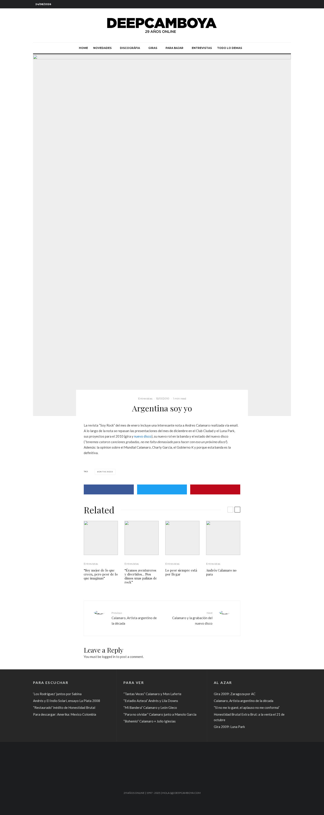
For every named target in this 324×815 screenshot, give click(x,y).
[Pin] (215, 489)
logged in (108, 657)
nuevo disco (142, 436)
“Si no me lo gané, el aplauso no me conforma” (246, 707)
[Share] (109, 489)
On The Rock (106, 472)
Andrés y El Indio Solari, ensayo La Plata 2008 (66, 701)
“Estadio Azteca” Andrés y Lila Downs (150, 701)
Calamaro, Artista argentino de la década (134, 618)
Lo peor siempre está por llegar (181, 572)
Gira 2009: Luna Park (229, 727)
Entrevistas (202, 48)
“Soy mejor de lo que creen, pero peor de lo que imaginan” (101, 574)
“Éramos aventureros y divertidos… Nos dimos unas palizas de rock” (141, 576)
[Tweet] (162, 489)
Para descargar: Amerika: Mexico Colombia (64, 714)
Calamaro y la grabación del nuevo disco (192, 618)
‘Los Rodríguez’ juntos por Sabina (57, 694)
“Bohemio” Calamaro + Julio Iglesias (149, 721)
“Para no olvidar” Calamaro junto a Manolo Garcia (159, 714)
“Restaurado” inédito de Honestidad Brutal (64, 707)
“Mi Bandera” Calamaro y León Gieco (150, 707)
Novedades (102, 48)
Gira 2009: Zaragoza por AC (234, 694)
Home (83, 48)
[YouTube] (281, 4)
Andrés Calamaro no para (221, 572)
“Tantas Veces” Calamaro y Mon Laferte (152, 694)
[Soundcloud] (274, 4)
